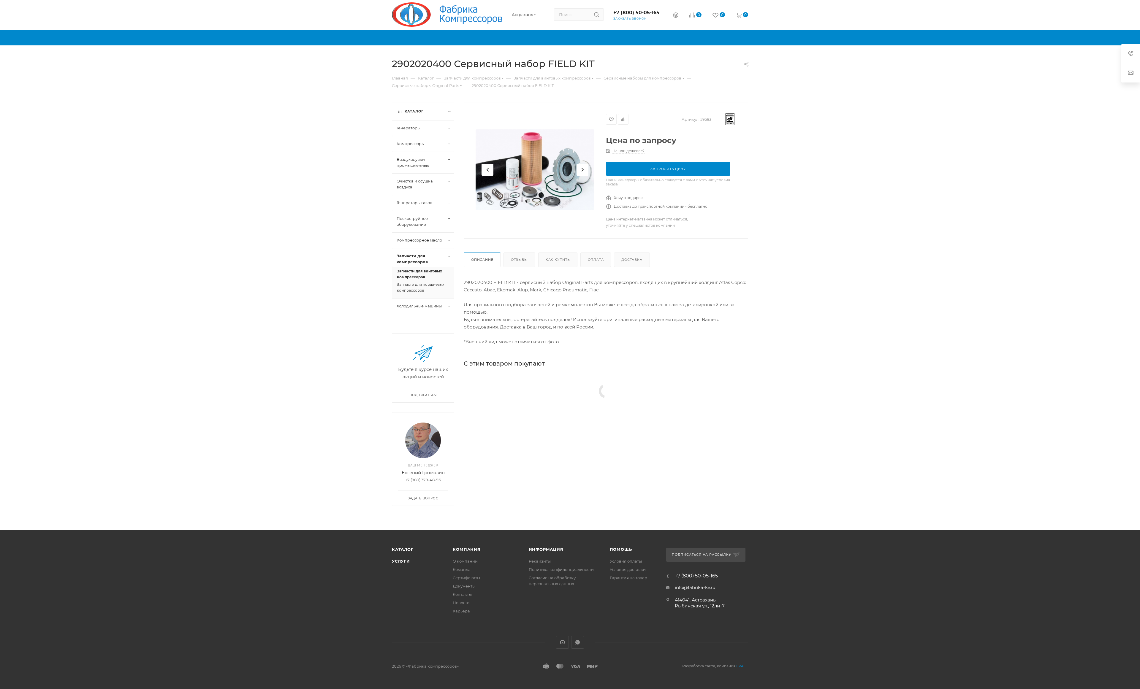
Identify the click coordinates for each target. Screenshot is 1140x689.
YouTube (562, 642)
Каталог (403, 549)
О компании (465, 561)
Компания (466, 549)
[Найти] (596, 14)
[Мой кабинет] (675, 16)
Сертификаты (466, 577)
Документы (464, 586)
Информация (546, 549)
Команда (462, 569)
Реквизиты (540, 561)
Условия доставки (628, 569)
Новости (461, 602)
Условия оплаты (626, 561)
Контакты (462, 594)
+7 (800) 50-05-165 (636, 12)
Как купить (558, 260)
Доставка (631, 260)
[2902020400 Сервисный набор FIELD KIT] (535, 169)
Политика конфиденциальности (561, 569)
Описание (482, 260)
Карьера (461, 611)
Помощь (621, 549)
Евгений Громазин (423, 472)
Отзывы (519, 260)
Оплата (596, 260)
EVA (740, 666)
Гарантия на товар (628, 577)
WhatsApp (577, 642)
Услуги (401, 561)
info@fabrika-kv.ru (695, 587)
